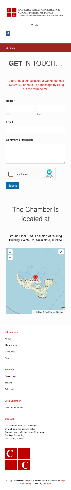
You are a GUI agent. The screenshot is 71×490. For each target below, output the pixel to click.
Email (10, 122)
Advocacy (10, 389)
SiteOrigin (46, 483)
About (8, 338)
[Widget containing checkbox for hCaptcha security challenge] (31, 174)
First (8, 114)
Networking (10, 376)
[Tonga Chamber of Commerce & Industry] (35, 12)
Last (39, 114)
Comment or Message (19, 139)
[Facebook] (8, 33)
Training (8, 382)
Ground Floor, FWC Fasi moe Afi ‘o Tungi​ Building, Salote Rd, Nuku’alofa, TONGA (36, 238)
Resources (10, 351)
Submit (12, 185)
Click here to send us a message (20, 425)
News (7, 358)
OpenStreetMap (45, 311)
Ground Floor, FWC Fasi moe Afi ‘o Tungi (24, 432)
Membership (11, 345)
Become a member (14, 407)
